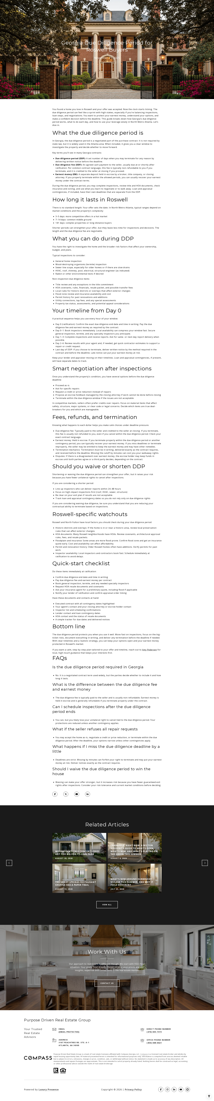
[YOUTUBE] (180, 1089)
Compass (144, 1054)
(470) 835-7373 (154, 1032)
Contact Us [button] (107, 983)
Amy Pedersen (149, 649)
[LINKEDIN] (174, 1089)
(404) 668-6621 (154, 1043)
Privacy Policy (133, 1089)
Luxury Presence (49, 1089)
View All (107, 904)
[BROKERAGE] (187, 1089)
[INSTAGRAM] (167, 1089)
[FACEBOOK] (160, 1089)
